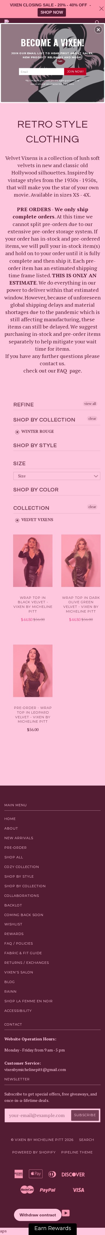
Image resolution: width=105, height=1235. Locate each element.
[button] (98, 29)
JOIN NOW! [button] (75, 71)
